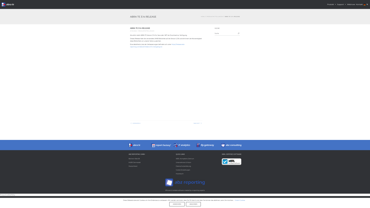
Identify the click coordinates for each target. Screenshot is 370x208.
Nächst (197, 123)
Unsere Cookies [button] (240, 200)
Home (203, 16)
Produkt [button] (330, 4)
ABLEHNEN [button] (193, 204)
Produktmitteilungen (215, 16)
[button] (367, 4)
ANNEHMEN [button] (177, 204)
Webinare (351, 4)
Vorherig (137, 123)
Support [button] (340, 4)
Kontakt (359, 4)
